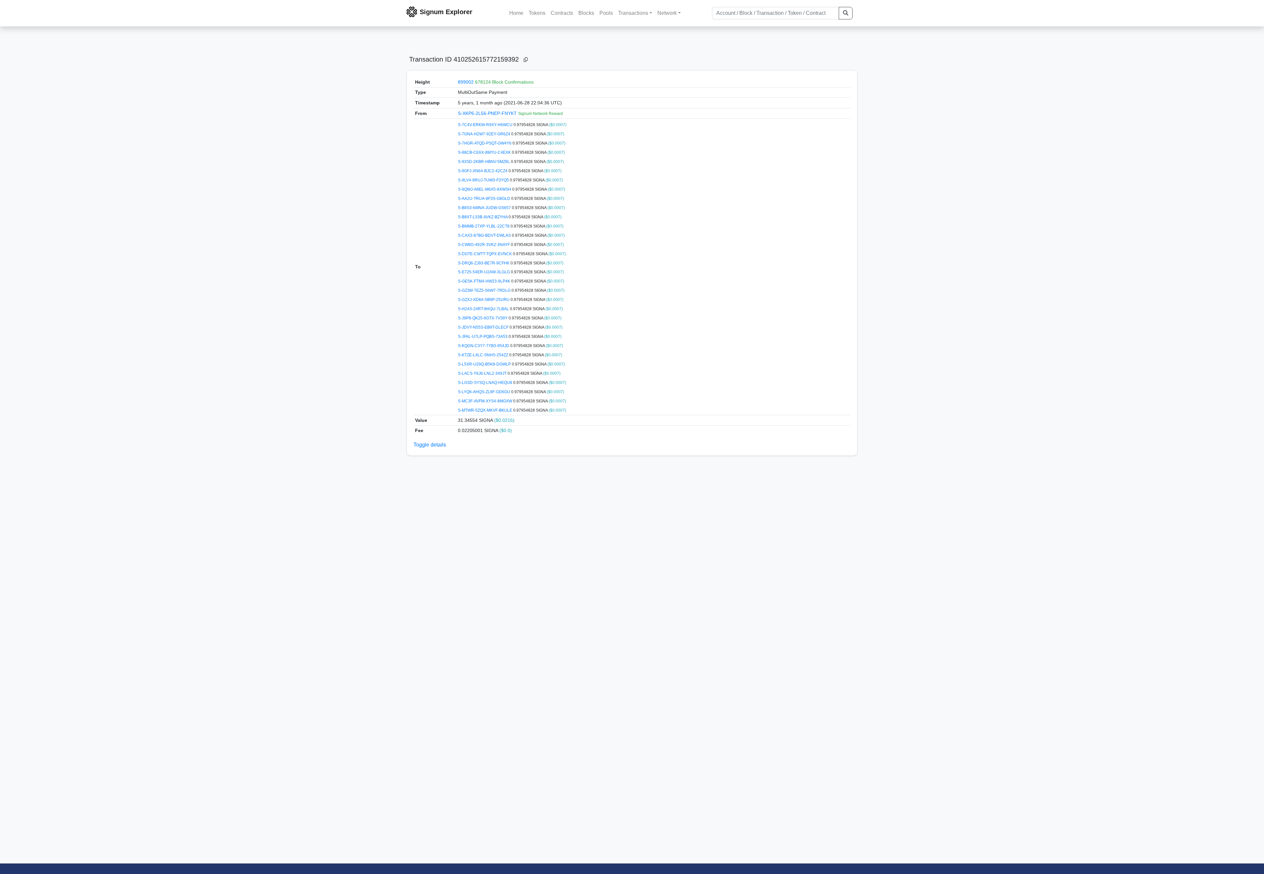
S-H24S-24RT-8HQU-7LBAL (484, 309)
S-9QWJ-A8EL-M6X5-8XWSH (485, 189)
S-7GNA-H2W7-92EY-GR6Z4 (484, 134)
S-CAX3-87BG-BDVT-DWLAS (485, 235)
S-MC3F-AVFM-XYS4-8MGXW (485, 401)
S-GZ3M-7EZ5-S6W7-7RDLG (485, 290)
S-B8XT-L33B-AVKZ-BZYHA (483, 217)
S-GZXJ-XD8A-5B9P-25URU (484, 299)
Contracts (562, 13)
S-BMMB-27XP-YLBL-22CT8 (484, 226)
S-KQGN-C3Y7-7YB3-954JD (484, 345)
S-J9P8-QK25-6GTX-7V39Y (483, 318)
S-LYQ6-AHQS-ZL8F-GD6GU (484, 392)
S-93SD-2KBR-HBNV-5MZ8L (484, 161)
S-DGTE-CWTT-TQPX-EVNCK (485, 254)
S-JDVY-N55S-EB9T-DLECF (484, 327)
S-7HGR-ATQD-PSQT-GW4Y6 (485, 143)
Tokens (537, 13)
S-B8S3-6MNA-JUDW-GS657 (485, 207)
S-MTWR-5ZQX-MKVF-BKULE (485, 410)
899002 (466, 82)
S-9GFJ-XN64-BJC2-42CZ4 (483, 171)
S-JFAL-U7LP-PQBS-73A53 (483, 336)
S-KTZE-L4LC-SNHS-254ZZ (483, 355)
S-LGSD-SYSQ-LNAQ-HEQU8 (485, 382)
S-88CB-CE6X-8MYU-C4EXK (485, 152)
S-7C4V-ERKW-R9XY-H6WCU (486, 125)
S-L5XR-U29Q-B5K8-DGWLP (485, 364)
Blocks (586, 13)
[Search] (846, 13)
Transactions (633, 13)
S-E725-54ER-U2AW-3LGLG (484, 272)
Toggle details (429, 445)
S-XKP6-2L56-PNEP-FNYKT (488, 113)
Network (667, 13)
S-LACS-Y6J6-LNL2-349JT (483, 373)
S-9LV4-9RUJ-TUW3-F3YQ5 (484, 180)
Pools (606, 13)
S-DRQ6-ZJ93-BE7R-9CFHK (484, 263)
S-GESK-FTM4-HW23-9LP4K (484, 281)
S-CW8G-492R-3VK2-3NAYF (484, 244)
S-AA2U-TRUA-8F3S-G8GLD (484, 198)
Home (516, 13)
